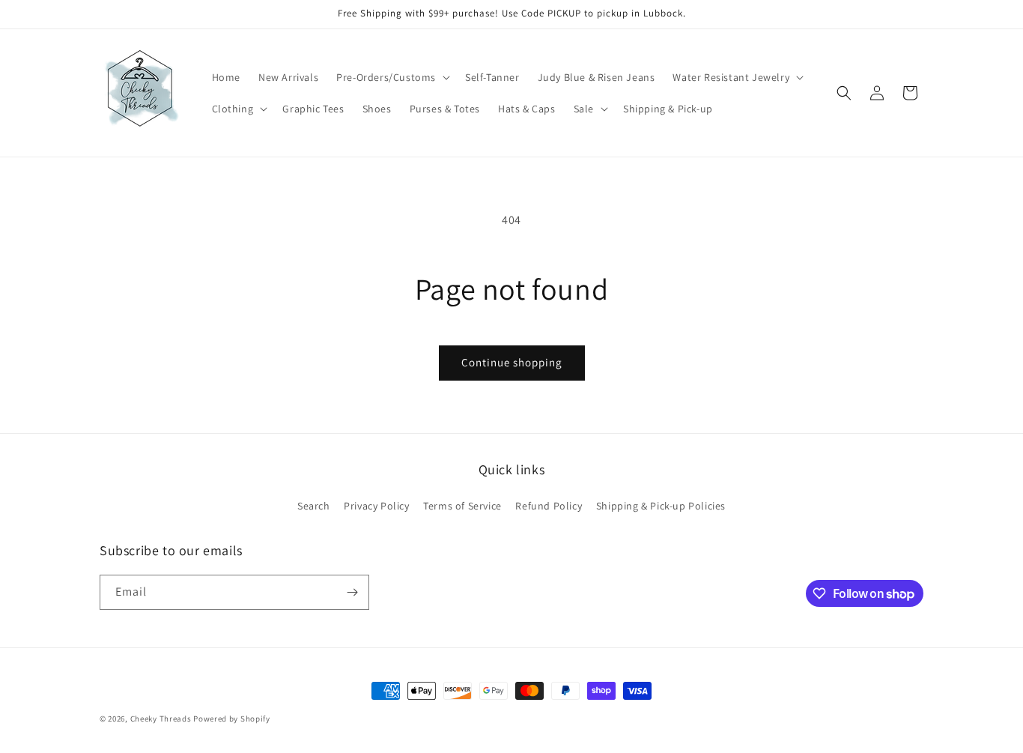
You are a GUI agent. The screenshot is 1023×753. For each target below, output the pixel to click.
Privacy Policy (376, 505)
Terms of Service (462, 505)
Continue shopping (511, 362)
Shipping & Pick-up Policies (661, 505)
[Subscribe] (352, 592)
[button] (391, 77)
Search (313, 505)
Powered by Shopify (231, 718)
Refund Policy (548, 505)
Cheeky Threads (161, 718)
